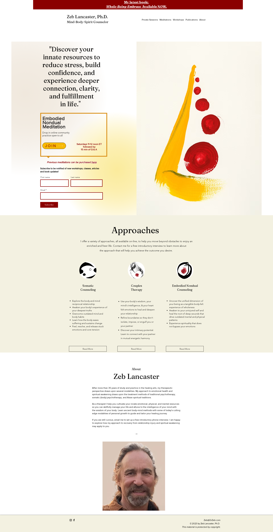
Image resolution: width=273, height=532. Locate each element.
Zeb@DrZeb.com (212, 520)
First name (45, 177)
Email (43, 190)
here (94, 162)
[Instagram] (70, 520)
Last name (75, 177)
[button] (203, 13)
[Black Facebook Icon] (74, 520)
